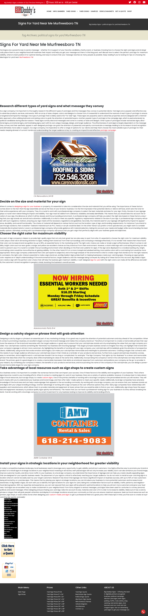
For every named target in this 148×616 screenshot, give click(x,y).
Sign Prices (7, 507)
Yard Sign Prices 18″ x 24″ (55, 597)
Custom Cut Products (11, 503)
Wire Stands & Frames (83, 602)
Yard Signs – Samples (88, 11)
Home (49, 11)
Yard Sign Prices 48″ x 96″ (56, 611)
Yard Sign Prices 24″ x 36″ (55, 602)
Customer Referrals (10, 527)
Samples (7, 525)
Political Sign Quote (10, 511)
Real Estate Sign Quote (9, 516)
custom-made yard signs (59, 495)
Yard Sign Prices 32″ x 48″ (55, 606)
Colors (6, 519)
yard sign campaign (108, 130)
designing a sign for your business (27, 206)
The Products (8, 529)
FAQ (5, 533)
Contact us (7, 535)
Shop (129, 11)
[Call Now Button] (143, 612)
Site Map (7, 531)
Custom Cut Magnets (11, 505)
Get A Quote (120, 11)
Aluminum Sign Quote (83, 599)
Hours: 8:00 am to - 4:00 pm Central (63, 2)
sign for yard (95, 260)
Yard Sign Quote (9, 513)
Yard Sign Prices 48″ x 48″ (56, 609)
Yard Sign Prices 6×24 (54, 592)
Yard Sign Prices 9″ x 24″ (55, 594)
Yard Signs (71, 11)
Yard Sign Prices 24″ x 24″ (55, 599)
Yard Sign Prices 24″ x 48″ (56, 604)
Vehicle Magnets (106, 11)
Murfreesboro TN (26, 57)
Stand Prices (8, 509)
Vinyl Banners (59, 11)
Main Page (7, 499)
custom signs (47, 377)
